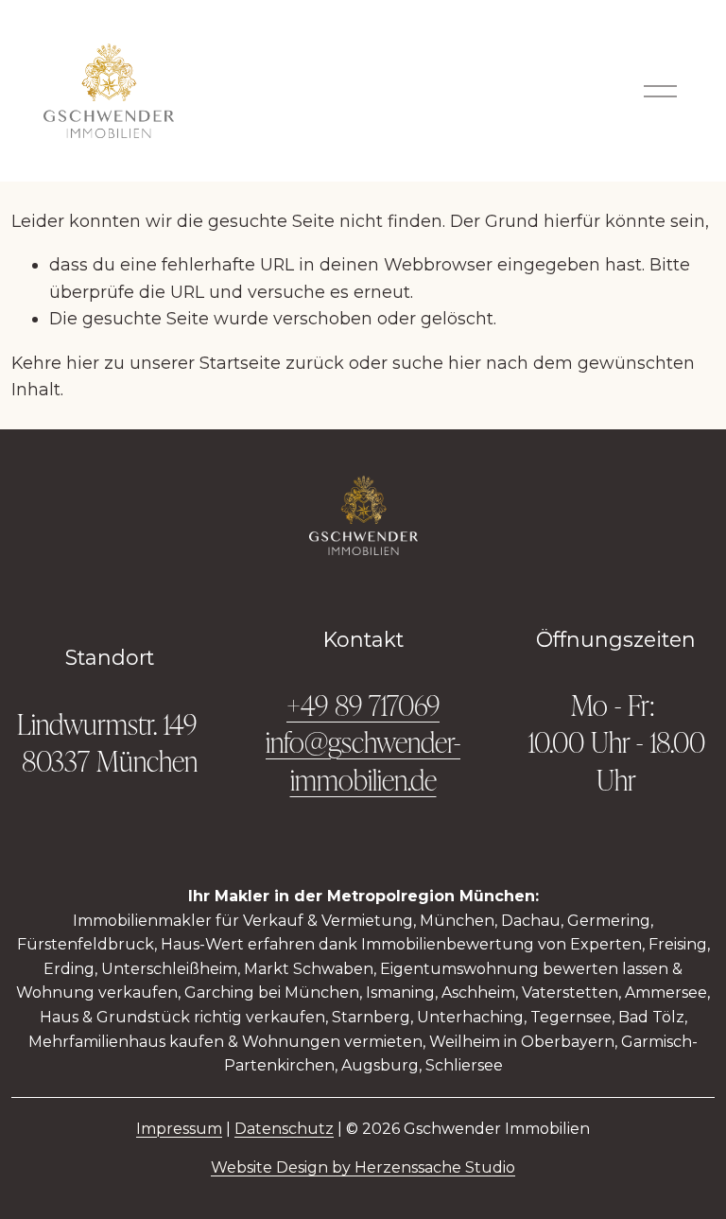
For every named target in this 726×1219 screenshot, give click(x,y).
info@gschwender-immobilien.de (363, 759)
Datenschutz (284, 1129)
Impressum (179, 1129)
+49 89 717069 (363, 704)
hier (82, 363)
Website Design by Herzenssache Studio (363, 1167)
